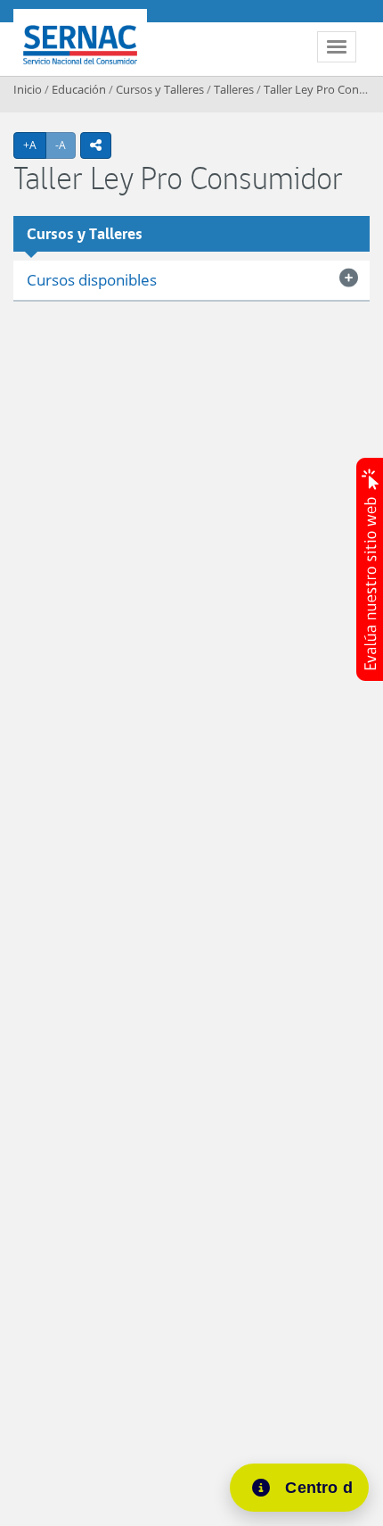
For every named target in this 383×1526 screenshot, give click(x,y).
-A (65, 145)
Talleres (234, 89)
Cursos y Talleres (160, 89)
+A (34, 145)
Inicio (27, 89)
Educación (79, 89)
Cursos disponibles (92, 280)
